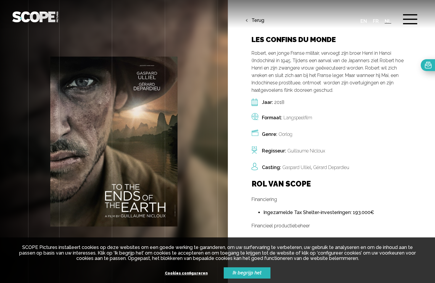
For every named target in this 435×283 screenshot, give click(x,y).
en (363, 21)
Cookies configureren (186, 273)
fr (376, 21)
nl (388, 21)
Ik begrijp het (247, 273)
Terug (258, 20)
